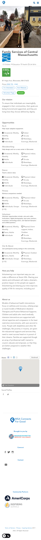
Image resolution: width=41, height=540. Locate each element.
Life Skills (33, 64)
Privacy (18, 528)
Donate (20, 93)
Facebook (5, 452)
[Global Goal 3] (6, 72)
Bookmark (34, 357)
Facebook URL (3, 394)
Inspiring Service (27, 528)
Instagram (13, 452)
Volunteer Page (8, 93)
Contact (6, 465)
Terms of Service (10, 528)
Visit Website (21, 88)
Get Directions (9, 385)
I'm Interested (8, 88)
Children (7, 64)
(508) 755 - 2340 (12, 84)
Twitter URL (8, 394)
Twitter (8, 452)
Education (16, 64)
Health (24, 64)
